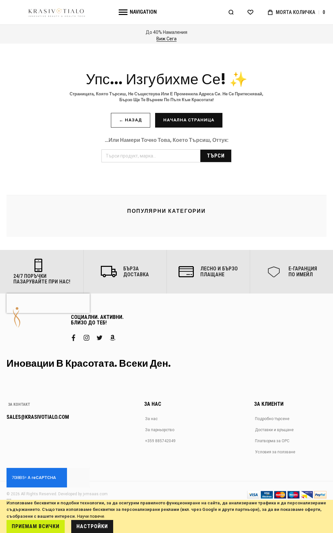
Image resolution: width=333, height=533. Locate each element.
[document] (166, 516)
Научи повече (90, 516)
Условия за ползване (275, 452)
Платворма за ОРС (272, 441)
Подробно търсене (272, 419)
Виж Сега (166, 38)
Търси (216, 156)
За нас (151, 419)
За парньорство (159, 430)
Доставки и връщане (274, 430)
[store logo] (57, 12)
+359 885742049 (160, 441)
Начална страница (188, 119)
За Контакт (19, 404)
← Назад (130, 119)
